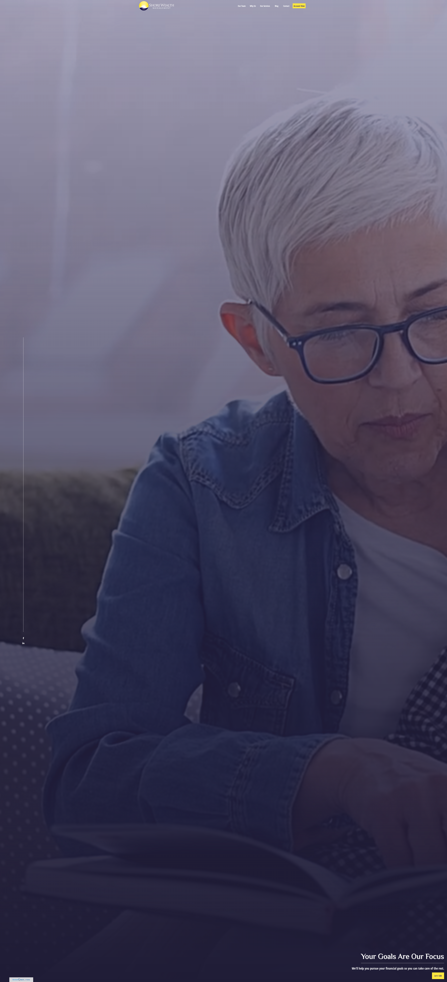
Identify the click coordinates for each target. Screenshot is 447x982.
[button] (242, 5)
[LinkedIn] (23, 643)
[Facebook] (23, 638)
